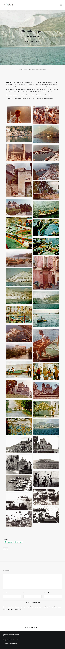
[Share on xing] (39, 41)
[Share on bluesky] (36, 41)
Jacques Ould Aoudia (33, 36)
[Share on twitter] (28, 41)
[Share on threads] (30, 41)
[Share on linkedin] (32, 41)
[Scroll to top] (61, 645)
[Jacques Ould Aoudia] (8, 5)
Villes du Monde (33, 69)
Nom (5, 593)
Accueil (21, 69)
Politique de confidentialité (10, 643)
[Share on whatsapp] (34, 41)
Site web (46, 593)
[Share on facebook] (25, 41)
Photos (25, 69)
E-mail (25, 593)
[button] (61, 5)
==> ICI (49, 95)
